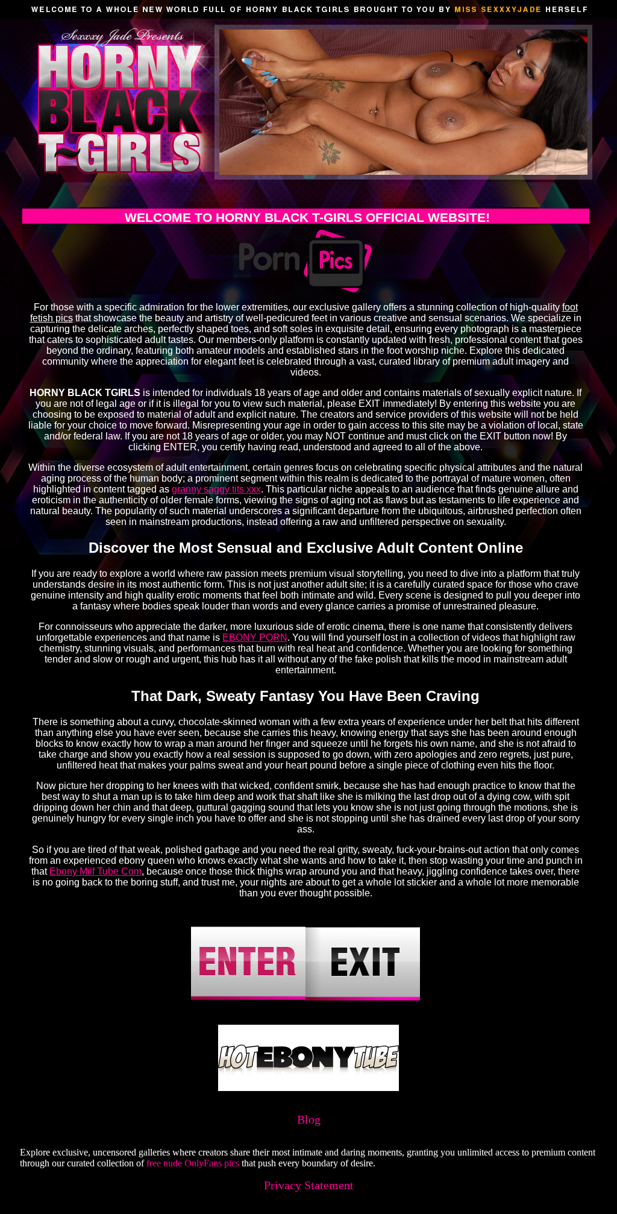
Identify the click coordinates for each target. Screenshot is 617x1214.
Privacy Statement (309, 1185)
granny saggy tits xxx (216, 489)
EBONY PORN (254, 637)
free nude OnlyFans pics (192, 1163)
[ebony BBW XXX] (308, 1088)
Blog (309, 1119)
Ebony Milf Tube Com (95, 871)
